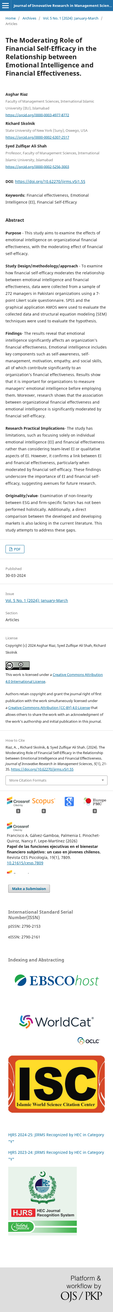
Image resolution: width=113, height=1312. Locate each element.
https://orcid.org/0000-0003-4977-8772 (37, 114)
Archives (29, 18)
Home (10, 18)
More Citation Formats (27, 780)
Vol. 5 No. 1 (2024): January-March (70, 18)
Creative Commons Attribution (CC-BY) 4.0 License (49, 707)
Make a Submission (29, 888)
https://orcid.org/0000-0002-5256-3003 (37, 166)
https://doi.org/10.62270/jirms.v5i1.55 (50, 181)
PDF (17, 549)
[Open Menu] (5, 5)
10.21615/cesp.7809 (25, 862)
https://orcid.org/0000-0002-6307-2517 (37, 137)
